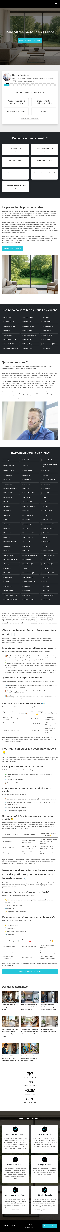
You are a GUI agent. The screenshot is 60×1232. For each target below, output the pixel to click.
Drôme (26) (46, 497)
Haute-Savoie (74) (48, 568)
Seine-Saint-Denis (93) (10, 599)
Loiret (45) (7, 528)
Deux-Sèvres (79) (28, 577)
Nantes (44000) (47, 321)
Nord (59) (45, 546)
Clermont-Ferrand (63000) (11, 348)
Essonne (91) (27, 595)
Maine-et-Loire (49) (28, 533)
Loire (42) (7, 524)
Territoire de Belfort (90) (10, 595)
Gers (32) (45, 506)
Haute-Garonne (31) (29, 506)
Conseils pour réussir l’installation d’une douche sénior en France (48, 1032)
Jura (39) (6, 519)
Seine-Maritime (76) (28, 573)
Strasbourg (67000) (28, 326)
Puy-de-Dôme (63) (9, 555)
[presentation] (10, 997)
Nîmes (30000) (27, 344)
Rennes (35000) (27, 330)
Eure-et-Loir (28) (27, 501)
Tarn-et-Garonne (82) (29, 581)
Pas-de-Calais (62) (48, 550)
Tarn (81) (6, 581)
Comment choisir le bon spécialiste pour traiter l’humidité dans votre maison (10, 1058)
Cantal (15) (26, 484)
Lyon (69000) (46, 317)
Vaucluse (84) (8, 586)
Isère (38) (45, 515)
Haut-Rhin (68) (47, 559)
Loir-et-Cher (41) (47, 519)
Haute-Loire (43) (27, 524)
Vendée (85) (26, 586)
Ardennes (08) (8, 475)
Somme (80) (46, 577)
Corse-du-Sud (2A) (48, 460)
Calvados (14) (8, 484)
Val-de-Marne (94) (28, 599)
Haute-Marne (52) (28, 537)
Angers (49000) (47, 339)
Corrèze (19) (46, 488)
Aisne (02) (26, 460)
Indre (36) (7, 515)
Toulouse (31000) (9, 321)
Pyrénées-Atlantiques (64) (30, 555)
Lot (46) (25, 528)
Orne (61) (26, 550)
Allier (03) (26, 465)
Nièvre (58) (26, 546)
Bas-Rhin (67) (27, 559)
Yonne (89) (46, 590)
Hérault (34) (26, 510)
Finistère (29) (46, 501)
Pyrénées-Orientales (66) (11, 559)
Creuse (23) (46, 493)
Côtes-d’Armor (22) (28, 493)
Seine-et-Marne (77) (48, 573)
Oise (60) (6, 550)
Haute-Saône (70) (28, 564)
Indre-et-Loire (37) (28, 515)
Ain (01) (6, 460)
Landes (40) (26, 519)
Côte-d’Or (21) (8, 493)
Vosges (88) (26, 590)
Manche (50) (46, 533)
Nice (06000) (27, 321)
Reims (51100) (8, 335)
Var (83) (45, 581)
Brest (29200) (46, 348)
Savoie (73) (26, 568)
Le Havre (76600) (47, 335)
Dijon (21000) (27, 339)
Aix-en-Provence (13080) (49, 344)
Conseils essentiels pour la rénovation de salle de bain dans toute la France (29, 1007)
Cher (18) (26, 488)
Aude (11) (7, 479)
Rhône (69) (7, 564)
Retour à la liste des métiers (31, 118)
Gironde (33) (7, 510)
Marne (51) (7, 537)
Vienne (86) (46, 586)
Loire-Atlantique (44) (48, 524)
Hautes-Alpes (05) (9, 470)
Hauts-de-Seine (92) (48, 595)
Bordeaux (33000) (48, 326)
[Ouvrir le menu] (56, 3)
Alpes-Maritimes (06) (29, 470)
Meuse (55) (26, 541)
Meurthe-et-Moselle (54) (11, 541)
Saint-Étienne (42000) (29, 335)
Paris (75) (7, 573)
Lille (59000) (7, 330)
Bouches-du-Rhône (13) (49, 479)
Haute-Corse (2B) (9, 465)
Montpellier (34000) (9, 326)
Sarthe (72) (7, 568)
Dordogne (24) (8, 497)
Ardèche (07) (46, 470)
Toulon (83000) (47, 330)
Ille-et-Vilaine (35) (47, 510)
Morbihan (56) (46, 541)
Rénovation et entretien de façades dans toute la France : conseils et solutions (29, 1058)
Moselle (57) (7, 546)
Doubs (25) (26, 497)
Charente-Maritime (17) (10, 488)
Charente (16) (46, 484)
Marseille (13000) (28, 317)
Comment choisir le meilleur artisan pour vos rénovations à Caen (10, 1007)
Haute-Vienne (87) (9, 590)
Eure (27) (6, 501)
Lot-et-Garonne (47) (48, 528)
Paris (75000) (8, 317)
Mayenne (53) (46, 537)
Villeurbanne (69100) (10, 339)
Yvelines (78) (8, 577)
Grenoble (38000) (9, 344)
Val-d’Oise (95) (47, 599)
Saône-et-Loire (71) (48, 564)
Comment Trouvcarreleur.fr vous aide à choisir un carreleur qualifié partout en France (10, 1033)
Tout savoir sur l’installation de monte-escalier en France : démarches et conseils (29, 1032)
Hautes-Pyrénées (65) (49, 555)
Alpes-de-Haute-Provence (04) (50, 465)
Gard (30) (7, 506)
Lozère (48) (7, 533)
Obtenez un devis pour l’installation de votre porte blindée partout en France (48, 1007)
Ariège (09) (26, 475)
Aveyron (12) (27, 479)
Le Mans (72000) (28, 348)
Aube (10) (45, 475)
